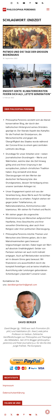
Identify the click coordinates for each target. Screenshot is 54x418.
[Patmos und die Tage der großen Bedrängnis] (27, 37)
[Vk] (36, 3)
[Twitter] (17, 3)
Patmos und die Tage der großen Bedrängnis (25, 53)
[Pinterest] (30, 3)
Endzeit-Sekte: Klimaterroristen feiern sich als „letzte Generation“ (27, 92)
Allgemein (8, 47)
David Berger (27, 322)
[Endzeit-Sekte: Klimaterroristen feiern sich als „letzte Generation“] (27, 76)
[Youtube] (23, 3)
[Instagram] (11, 3)
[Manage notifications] (47, 412)
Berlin (6, 86)
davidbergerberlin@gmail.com (22, 284)
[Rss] (42, 3)
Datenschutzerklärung (14, 392)
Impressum (8, 385)
